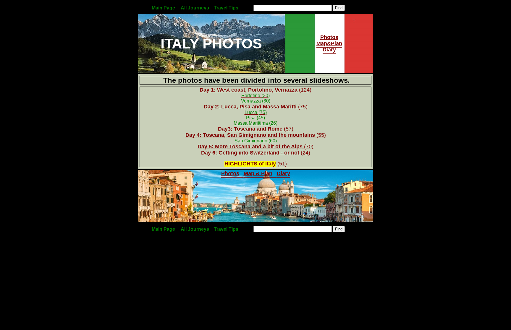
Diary (329, 50)
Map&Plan (329, 43)
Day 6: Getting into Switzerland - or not (250, 153)
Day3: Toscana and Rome (250, 129)
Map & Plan (258, 173)
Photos (329, 37)
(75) (256, 107)
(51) (255, 164)
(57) (287, 129)
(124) (255, 90)
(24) (304, 153)
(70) (255, 146)
